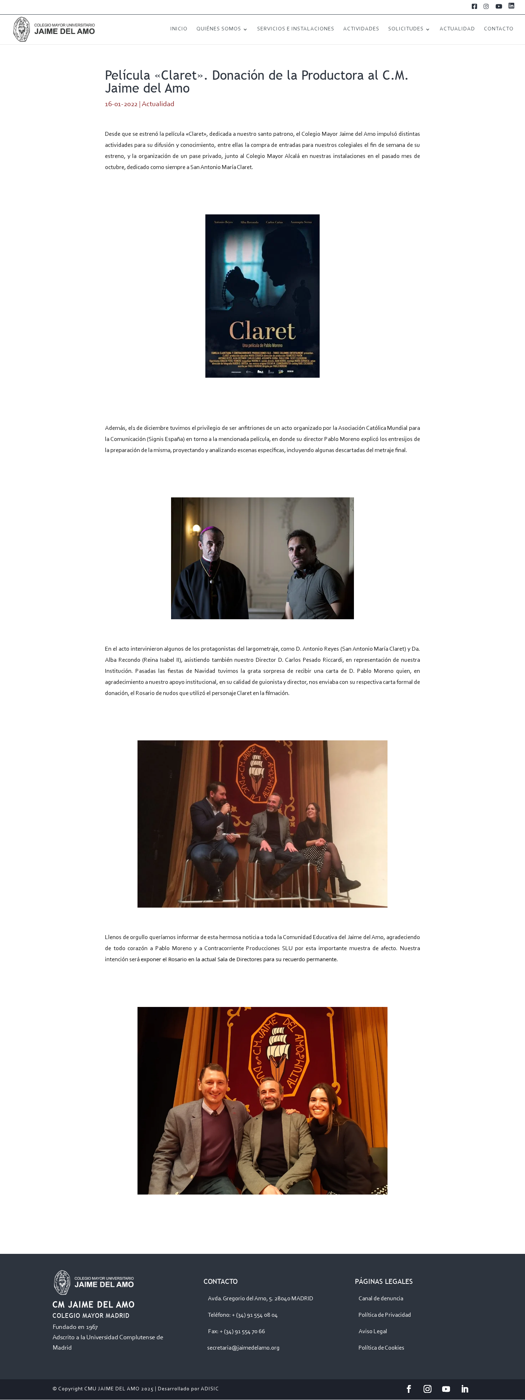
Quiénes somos (218, 29)
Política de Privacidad (385, 1315)
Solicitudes (406, 29)
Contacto (499, 29)
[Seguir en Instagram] (427, 1389)
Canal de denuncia (381, 1299)
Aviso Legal (373, 1332)
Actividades (361, 29)
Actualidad (457, 29)
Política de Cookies (381, 1348)
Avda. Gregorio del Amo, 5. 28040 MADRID (260, 1299)
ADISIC (210, 1389)
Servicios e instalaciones (295, 29)
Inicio (179, 29)
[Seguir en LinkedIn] (464, 1389)
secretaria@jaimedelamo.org (243, 1348)
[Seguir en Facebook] (409, 1389)
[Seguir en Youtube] (446, 1389)
